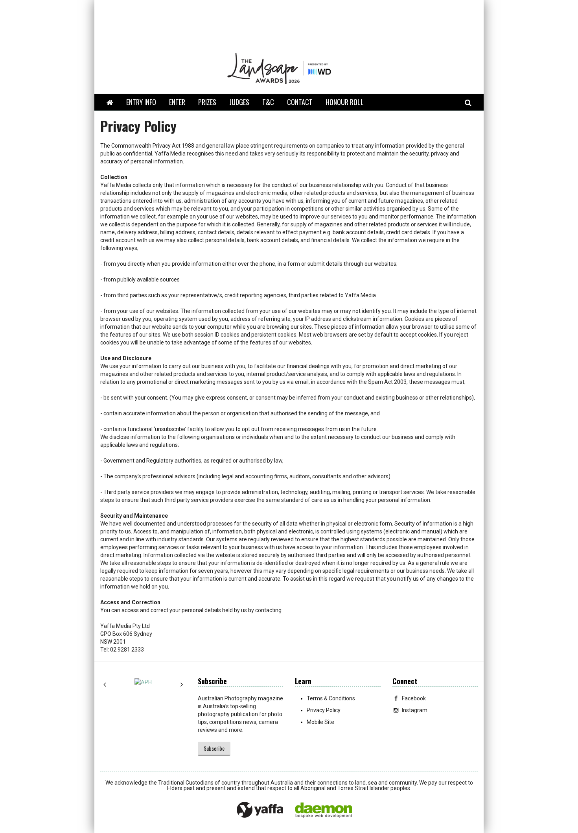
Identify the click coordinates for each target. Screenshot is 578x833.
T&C (268, 102)
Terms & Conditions (331, 698)
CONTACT (300, 102)
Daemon (323, 810)
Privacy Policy (324, 710)
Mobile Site (320, 722)
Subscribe (214, 748)
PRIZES (207, 102)
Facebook (414, 698)
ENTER (177, 102)
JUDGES (239, 102)
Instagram (414, 710)
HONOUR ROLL (345, 102)
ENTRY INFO (141, 102)
